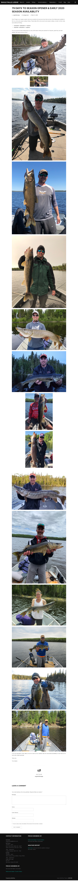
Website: (13, 818)
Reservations (52, 2)
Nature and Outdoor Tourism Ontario (14, 871)
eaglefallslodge (16, 15)
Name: (13, 807)
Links (69, 2)
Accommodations (42, 2)
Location (28, 2)
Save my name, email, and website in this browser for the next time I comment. (28, 823)
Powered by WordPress (10, 878)
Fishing (33, 2)
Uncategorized (25, 15)
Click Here (30, 847)
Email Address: (15, 812)
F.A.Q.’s (60, 2)
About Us (22, 2)
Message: (14, 794)
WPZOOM (70, 878)
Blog (65, 2)
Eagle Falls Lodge (9, 2)
